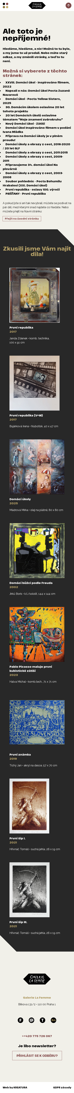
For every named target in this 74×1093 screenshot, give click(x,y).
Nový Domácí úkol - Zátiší (25, 123)
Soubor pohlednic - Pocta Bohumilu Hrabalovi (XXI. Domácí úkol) (32, 183)
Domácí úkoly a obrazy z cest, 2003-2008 (33, 175)
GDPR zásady (62, 1087)
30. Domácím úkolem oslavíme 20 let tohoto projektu (33, 109)
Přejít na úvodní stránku (22, 218)
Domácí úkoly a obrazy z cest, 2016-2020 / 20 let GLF (36, 146)
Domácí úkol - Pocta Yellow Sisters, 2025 (32, 101)
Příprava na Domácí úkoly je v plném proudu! (32, 138)
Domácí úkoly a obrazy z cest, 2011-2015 (37, 152)
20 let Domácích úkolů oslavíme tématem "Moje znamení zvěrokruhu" (33, 117)
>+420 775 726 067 (37, 1036)
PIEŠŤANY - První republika (26, 193)
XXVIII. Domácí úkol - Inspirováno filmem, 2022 (36, 84)
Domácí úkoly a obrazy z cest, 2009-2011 (33, 159)
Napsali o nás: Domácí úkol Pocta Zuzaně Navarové (36, 93)
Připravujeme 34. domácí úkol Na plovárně (30, 167)
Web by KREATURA (15, 1087)
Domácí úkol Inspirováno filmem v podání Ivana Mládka (37, 130)
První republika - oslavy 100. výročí (33, 189)
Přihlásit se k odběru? (37, 1056)
